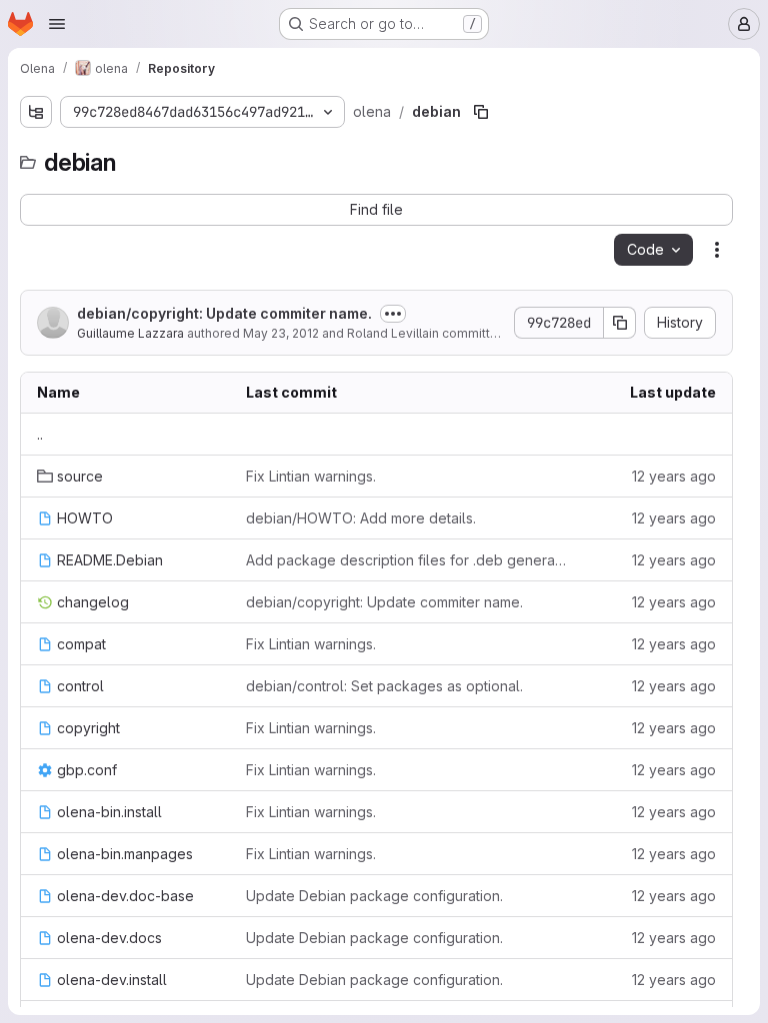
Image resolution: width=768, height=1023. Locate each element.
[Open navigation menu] (57, 24)
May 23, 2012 (281, 333)
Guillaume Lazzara (130, 333)
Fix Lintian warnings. (311, 476)
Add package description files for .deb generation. (406, 559)
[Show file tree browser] (36, 112)
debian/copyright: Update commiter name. (224, 313)
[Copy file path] (481, 112)
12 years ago (674, 476)
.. (40, 434)
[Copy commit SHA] (620, 323)
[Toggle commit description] (393, 314)
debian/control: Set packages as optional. (384, 685)
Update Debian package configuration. (374, 895)
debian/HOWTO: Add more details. (361, 518)
